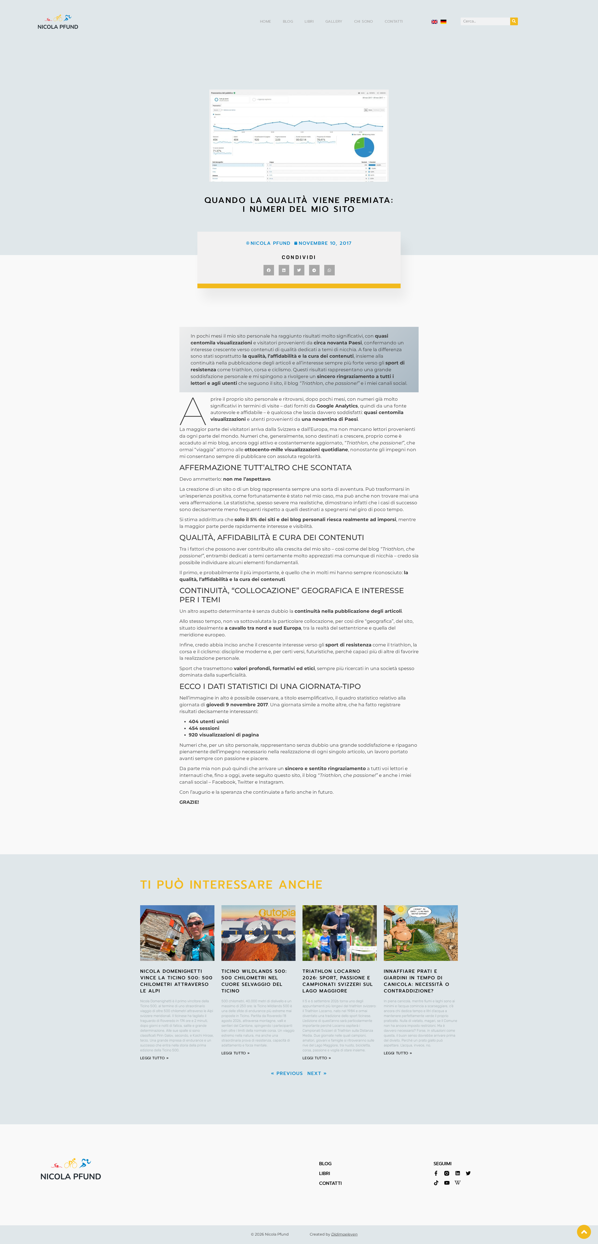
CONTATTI (330, 1183)
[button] (268, 270)
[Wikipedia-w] (457, 1182)
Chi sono (363, 21)
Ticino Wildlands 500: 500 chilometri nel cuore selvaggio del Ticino (254, 981)
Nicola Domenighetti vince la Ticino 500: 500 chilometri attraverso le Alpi (176, 981)
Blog (288, 21)
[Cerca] (514, 21)
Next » (317, 1073)
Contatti (394, 21)
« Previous (287, 1073)
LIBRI (324, 1173)
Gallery (333, 21)
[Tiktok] (436, 1182)
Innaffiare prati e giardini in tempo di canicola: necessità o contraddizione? (416, 981)
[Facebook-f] (436, 1173)
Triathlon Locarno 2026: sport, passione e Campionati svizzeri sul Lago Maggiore (338, 981)
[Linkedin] (457, 1173)
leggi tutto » (154, 1058)
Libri (309, 21)
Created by (334, 1234)
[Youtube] (446, 1182)
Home (265, 21)
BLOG (325, 1163)
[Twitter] (468, 1173)
